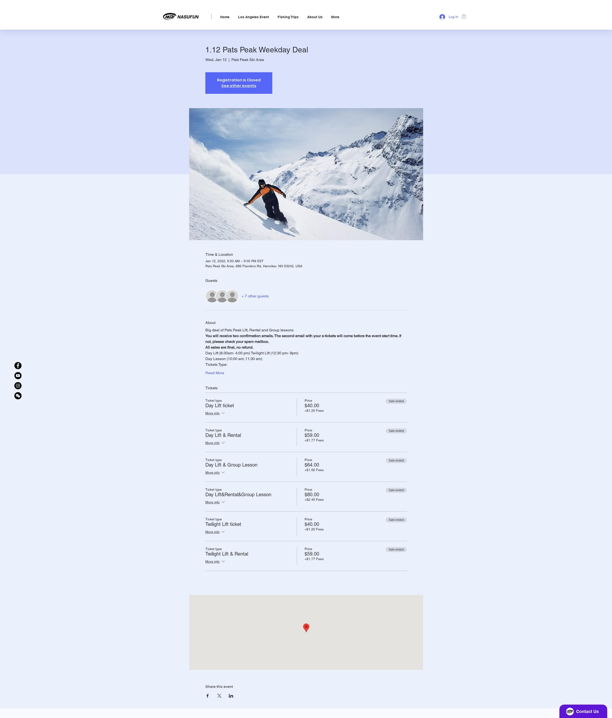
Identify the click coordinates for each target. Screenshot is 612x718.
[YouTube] (18, 375)
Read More (214, 373)
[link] (464, 16)
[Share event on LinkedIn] (231, 696)
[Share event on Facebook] (207, 696)
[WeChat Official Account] (18, 395)
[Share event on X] (219, 696)
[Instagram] (18, 385)
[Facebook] (18, 365)
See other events (238, 86)
